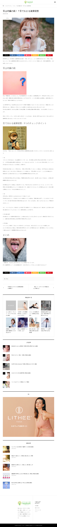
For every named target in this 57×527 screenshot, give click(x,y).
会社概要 (36, 505)
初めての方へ (37, 507)
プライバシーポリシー (38, 511)
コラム (7, 278)
